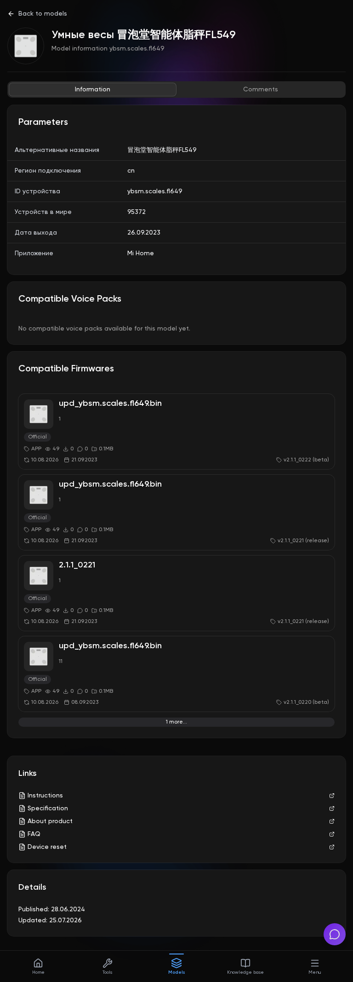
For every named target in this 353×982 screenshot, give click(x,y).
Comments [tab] (260, 89)
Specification (48, 808)
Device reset (47, 847)
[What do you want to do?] (335, 934)
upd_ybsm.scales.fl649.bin (110, 403)
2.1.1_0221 (77, 565)
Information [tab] (92, 89)
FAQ (34, 834)
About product (50, 821)
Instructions (45, 795)
